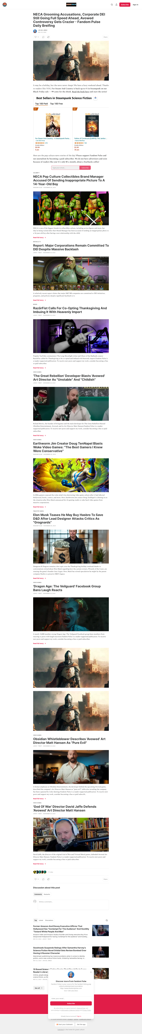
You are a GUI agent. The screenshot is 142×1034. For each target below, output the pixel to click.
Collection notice (85, 1019)
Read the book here (80, 91)
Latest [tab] (41, 920)
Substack (61, 1030)
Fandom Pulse (37, 187)
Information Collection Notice (70, 1010)
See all (37, 988)
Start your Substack (65, 1024)
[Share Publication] (116, 4)
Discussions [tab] (49, 920)
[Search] (112, 4)
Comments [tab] (38, 894)
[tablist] (42, 894)
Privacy (70, 1019)
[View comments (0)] (43, 37)
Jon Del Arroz (42, 30)
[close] (91, 972)
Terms (76, 1019)
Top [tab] (35, 920)
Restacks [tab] (47, 894)
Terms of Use (81, 1008)
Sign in (135, 5)
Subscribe (125, 5)
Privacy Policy (87, 1010)
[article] (71, 934)
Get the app (81, 1024)
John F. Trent (37, 252)
